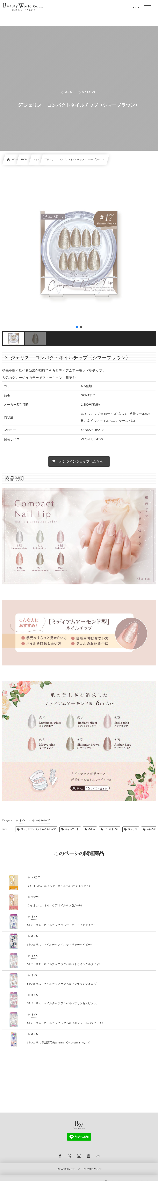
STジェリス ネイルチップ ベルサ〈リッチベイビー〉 (60, 944)
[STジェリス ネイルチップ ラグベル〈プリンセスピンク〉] (13, 1000)
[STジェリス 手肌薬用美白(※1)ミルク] (13, 1039)
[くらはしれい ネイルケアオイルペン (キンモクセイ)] (13, 882)
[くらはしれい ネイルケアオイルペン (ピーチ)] (13, 902)
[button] (77, 327)
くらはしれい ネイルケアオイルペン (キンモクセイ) (58, 885)
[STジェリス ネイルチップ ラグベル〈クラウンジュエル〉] (13, 980)
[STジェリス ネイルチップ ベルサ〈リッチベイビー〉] (13, 941)
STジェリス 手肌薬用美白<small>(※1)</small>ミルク (59, 1042)
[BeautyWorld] (23, 5)
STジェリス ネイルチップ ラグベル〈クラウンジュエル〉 (63, 983)
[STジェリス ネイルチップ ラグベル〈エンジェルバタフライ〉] (13, 1019)
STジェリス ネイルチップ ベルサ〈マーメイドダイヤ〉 (61, 925)
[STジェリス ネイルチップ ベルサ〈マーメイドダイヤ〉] (13, 921)
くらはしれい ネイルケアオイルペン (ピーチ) (54, 905)
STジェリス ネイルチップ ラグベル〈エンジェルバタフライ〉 (65, 1022)
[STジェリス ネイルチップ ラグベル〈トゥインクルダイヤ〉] (13, 960)
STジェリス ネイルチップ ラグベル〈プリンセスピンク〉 (63, 1003)
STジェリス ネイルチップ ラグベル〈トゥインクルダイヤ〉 (64, 964)
